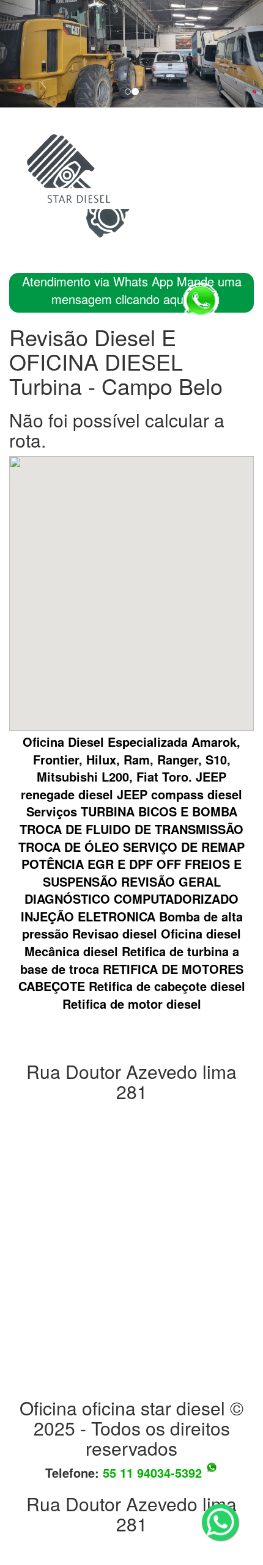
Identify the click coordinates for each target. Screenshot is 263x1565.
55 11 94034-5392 (154, 1472)
